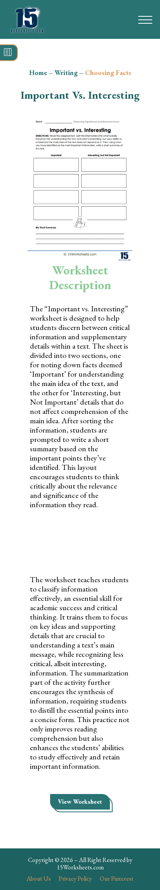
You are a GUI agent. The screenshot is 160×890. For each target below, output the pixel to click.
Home (38, 72)
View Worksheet (80, 802)
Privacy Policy (75, 878)
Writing (66, 72)
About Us (38, 878)
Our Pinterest (117, 878)
